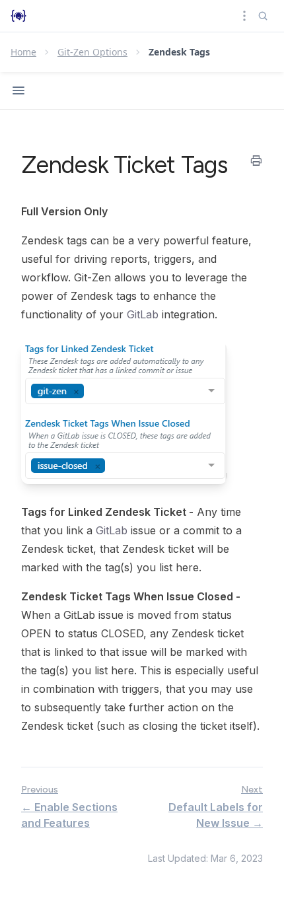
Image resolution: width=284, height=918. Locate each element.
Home (23, 52)
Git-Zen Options (92, 52)
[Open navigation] (18, 90)
